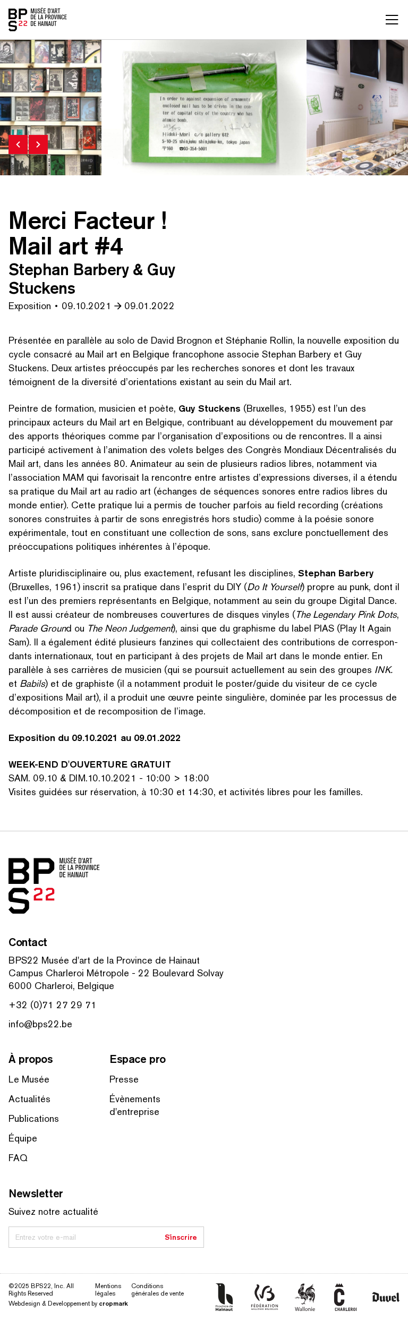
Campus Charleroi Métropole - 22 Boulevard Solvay (116, 973)
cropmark (113, 1303)
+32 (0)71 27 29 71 (52, 1005)
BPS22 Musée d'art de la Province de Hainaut (104, 960)
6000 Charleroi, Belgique (61, 986)
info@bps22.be (40, 1024)
